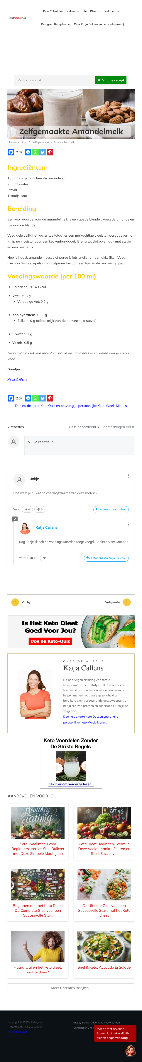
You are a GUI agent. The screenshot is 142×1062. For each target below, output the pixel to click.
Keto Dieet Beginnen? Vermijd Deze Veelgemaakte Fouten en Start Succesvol (104, 849)
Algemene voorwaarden (105, 1022)
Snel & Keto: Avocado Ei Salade (104, 967)
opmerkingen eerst (118, 427)
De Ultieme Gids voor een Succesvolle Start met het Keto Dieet (104, 910)
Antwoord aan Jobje (112, 509)
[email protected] (18, 1031)
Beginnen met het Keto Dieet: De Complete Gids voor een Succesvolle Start (38, 910)
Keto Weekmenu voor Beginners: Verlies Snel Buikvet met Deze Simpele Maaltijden (37, 849)
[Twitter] (42, 152)
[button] (130, 1050)
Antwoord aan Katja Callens (108, 558)
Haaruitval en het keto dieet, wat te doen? (38, 969)
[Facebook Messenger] (28, 152)
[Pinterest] (50, 152)
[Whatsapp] (35, 152)
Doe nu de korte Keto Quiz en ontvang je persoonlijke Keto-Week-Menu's (71, 406)
